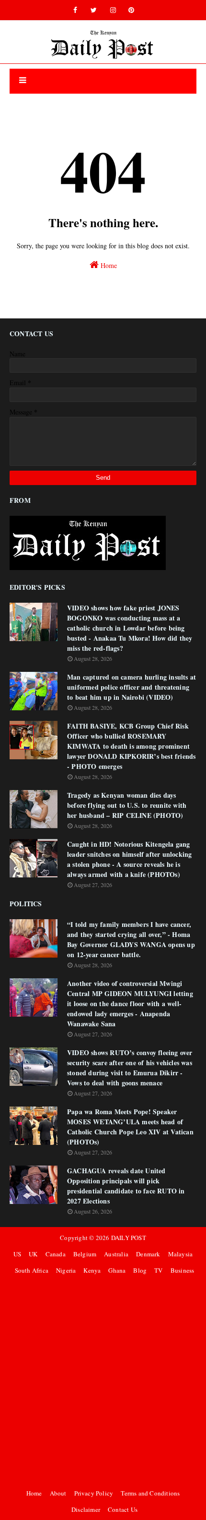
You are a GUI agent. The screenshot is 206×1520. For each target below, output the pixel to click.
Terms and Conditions (150, 1493)
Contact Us (122, 1509)
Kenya (92, 1270)
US (17, 1254)
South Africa (31, 1270)
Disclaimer (85, 1509)
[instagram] (113, 10)
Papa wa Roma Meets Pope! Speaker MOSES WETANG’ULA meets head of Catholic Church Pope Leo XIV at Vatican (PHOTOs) (130, 1127)
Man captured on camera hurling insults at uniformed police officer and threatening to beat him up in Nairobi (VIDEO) (131, 687)
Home (108, 265)
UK (33, 1254)
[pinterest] (131, 10)
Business (183, 1270)
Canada (56, 1254)
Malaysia (180, 1254)
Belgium (84, 1254)
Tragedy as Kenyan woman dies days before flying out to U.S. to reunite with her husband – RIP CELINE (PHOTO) (126, 805)
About (58, 1493)
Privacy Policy (94, 1493)
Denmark (148, 1254)
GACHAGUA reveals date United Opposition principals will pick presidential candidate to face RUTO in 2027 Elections (126, 1186)
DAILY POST (128, 1237)
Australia (116, 1254)
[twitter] (93, 10)
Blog (140, 1270)
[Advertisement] (103, 1381)
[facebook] (75, 10)
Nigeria (66, 1270)
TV (158, 1270)
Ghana (117, 1270)
